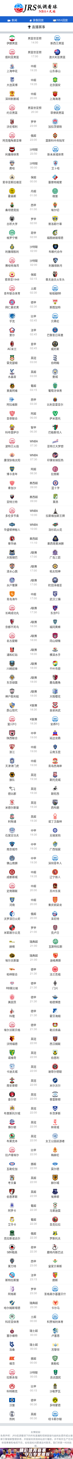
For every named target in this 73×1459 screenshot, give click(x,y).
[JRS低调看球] (36, 1453)
